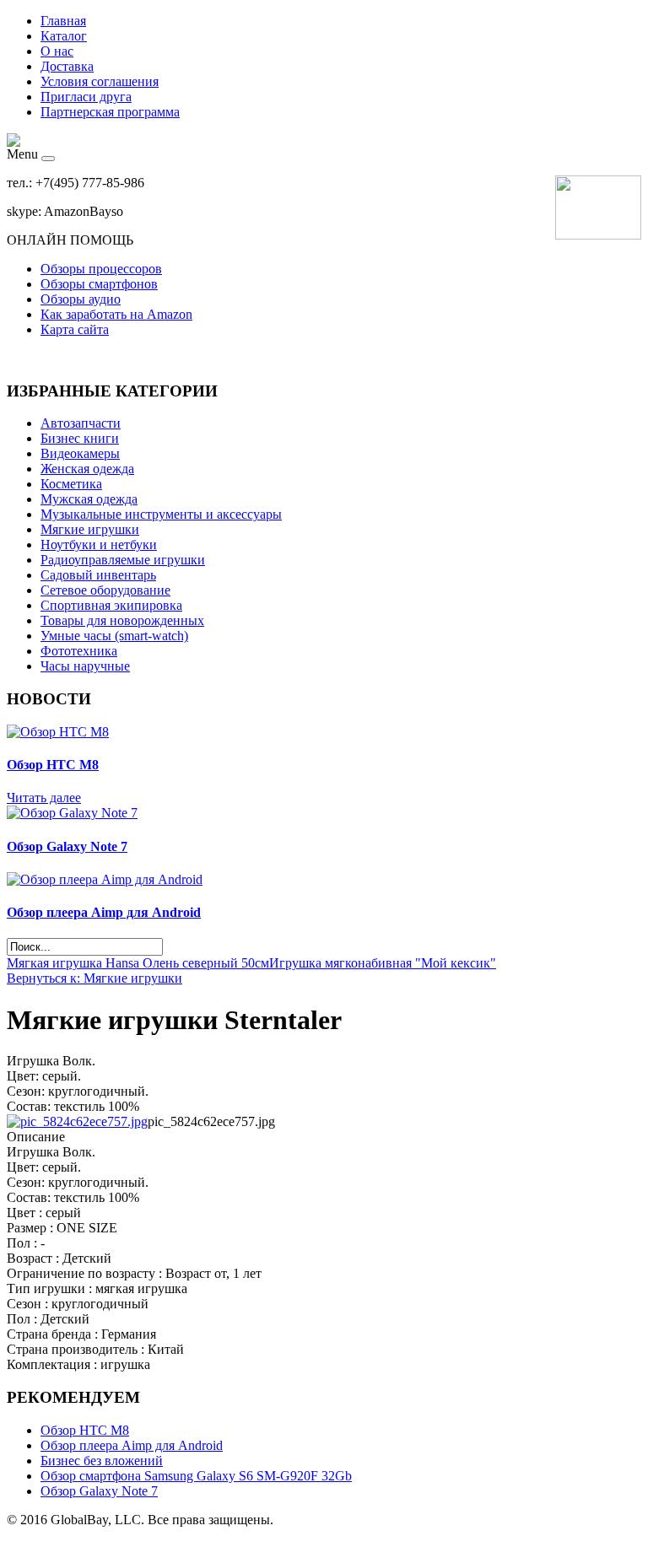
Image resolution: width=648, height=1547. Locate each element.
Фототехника (78, 651)
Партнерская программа (110, 112)
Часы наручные (85, 666)
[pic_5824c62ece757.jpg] (77, 1121)
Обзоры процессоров (101, 268)
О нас (56, 51)
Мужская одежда (89, 499)
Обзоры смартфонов (99, 284)
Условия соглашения (99, 81)
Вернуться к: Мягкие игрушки (94, 978)
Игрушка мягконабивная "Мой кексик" (382, 963)
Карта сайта (74, 329)
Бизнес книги (79, 438)
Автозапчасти (80, 423)
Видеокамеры (80, 453)
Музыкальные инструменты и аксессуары (161, 514)
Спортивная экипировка (111, 605)
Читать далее (44, 797)
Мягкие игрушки (89, 529)
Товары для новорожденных (122, 620)
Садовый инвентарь (98, 575)
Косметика (71, 484)
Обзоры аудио (80, 299)
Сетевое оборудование (105, 590)
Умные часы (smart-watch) (114, 635)
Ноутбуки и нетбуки (98, 544)
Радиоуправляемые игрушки (122, 559)
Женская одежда (87, 468)
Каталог (63, 36)
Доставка (67, 66)
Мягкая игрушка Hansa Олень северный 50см (138, 963)
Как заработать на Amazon (116, 314)
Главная (63, 20)
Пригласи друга (86, 96)
